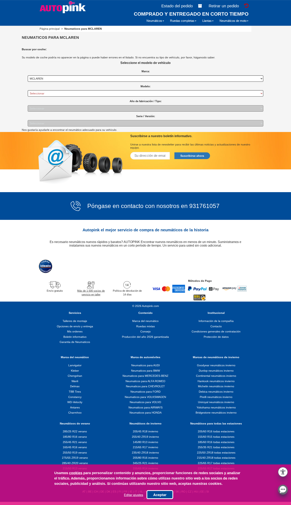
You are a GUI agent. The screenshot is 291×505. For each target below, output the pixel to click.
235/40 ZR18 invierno (145, 452)
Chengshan (75, 375)
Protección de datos (216, 336)
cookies (75, 473)
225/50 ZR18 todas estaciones (216, 452)
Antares (75, 407)
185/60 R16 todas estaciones (216, 442)
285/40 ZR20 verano (75, 463)
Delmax (75, 386)
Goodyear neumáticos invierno (216, 365)
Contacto (216, 326)
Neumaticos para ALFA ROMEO (145, 381)
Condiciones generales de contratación (216, 331)
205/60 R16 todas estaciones (216, 431)
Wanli (74, 381)
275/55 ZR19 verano (75, 457)
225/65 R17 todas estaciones (216, 463)
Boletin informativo (75, 336)
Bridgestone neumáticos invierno (216, 412)
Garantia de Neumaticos (75, 342)
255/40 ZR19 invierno (145, 436)
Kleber (75, 370)
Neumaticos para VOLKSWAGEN (145, 397)
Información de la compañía (216, 321)
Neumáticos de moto (233, 20)
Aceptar (159, 494)
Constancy (75, 397)
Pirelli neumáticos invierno (216, 397)
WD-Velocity (74, 402)
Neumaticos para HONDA (145, 412)
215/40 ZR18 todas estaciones (216, 457)
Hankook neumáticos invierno (216, 381)
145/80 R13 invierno (145, 442)
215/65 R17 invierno (145, 447)
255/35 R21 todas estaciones (216, 447)
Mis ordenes (75, 331)
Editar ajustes (133, 495)
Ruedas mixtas (145, 326)
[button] (283, 471)
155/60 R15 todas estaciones (216, 436)
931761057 (204, 206)
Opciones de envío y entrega (75, 326)
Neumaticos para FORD (145, 391)
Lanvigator (75, 365)
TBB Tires (75, 391)
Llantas (207, 20)
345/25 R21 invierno (145, 463)
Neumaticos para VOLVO (145, 402)
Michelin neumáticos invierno (216, 386)
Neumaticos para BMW (145, 370)
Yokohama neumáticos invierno (216, 407)
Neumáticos (154, 20)
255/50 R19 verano (75, 452)
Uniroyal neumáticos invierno (216, 402)
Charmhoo (75, 412)
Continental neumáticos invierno (216, 375)
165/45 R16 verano (75, 447)
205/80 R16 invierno (145, 457)
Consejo (145, 331)
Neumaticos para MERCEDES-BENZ (145, 375)
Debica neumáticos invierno (216, 391)
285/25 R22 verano (75, 431)
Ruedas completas (182, 20)
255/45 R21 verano (75, 442)
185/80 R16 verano (75, 436)
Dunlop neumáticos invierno (216, 370)
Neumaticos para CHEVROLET (145, 386)
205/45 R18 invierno (145, 431)
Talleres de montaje (75, 321)
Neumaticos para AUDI (145, 365)
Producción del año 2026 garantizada (145, 336)
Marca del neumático (145, 321)
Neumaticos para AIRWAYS (145, 407)
